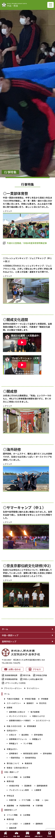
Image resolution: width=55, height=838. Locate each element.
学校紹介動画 (30, 698)
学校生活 (10, 795)
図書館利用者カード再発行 (20, 720)
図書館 (9, 707)
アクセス (37, 669)
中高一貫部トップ (10, 635)
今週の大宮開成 (13, 698)
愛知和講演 (31, 726)
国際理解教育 (42, 785)
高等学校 (27, 836)
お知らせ (12, 734)
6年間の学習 (14, 785)
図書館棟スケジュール (18, 739)
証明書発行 (13, 753)
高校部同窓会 (30, 757)
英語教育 (27, 785)
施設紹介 (30, 703)
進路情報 (10, 805)
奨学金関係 (38, 734)
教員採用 (28, 763)
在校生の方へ (12, 730)
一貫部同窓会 (14, 757)
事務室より (13, 743)
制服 (37, 800)
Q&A (46, 800)
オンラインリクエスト (18, 716)
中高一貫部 (16, 836)
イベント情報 (12, 777)
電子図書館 (34, 712)
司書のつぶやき (38, 716)
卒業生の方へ (12, 749)
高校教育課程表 (11, 675)
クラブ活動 (25, 800)
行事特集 (39, 805)
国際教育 (39, 823)
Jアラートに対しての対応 (15, 683)
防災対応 (42, 703)
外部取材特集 (24, 805)
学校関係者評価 (11, 679)
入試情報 (26, 777)
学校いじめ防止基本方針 (33, 679)
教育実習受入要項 (30, 753)
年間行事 (12, 800)
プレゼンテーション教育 (19, 790)
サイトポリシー (33, 688)
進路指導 (12, 828)
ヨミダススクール (43, 720)
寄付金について (13, 763)
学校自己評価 (41, 675)
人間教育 (37, 790)
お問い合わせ (14, 669)
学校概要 (44, 698)
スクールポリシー (14, 703)
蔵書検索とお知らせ (17, 712)
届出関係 (25, 734)
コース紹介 (13, 823)
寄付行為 (26, 675)
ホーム (5, 629)
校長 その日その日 (14, 726)
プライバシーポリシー (13, 688)
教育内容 (10, 781)
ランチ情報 (27, 743)
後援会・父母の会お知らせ (17, 767)
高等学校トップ (9, 641)
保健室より (36, 739)
